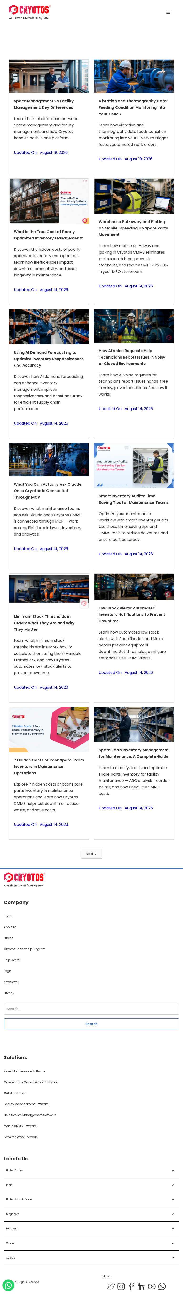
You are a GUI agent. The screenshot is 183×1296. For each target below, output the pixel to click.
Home (8, 916)
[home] (30, 12)
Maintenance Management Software (30, 1082)
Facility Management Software (26, 1104)
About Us (10, 927)
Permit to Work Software (21, 1137)
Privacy (9, 993)
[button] (168, 12)
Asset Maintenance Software (24, 1071)
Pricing (9, 938)
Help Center (12, 960)
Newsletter (11, 982)
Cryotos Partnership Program (25, 949)
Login (8, 971)
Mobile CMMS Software (20, 1126)
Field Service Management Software (30, 1115)
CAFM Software (14, 1093)
